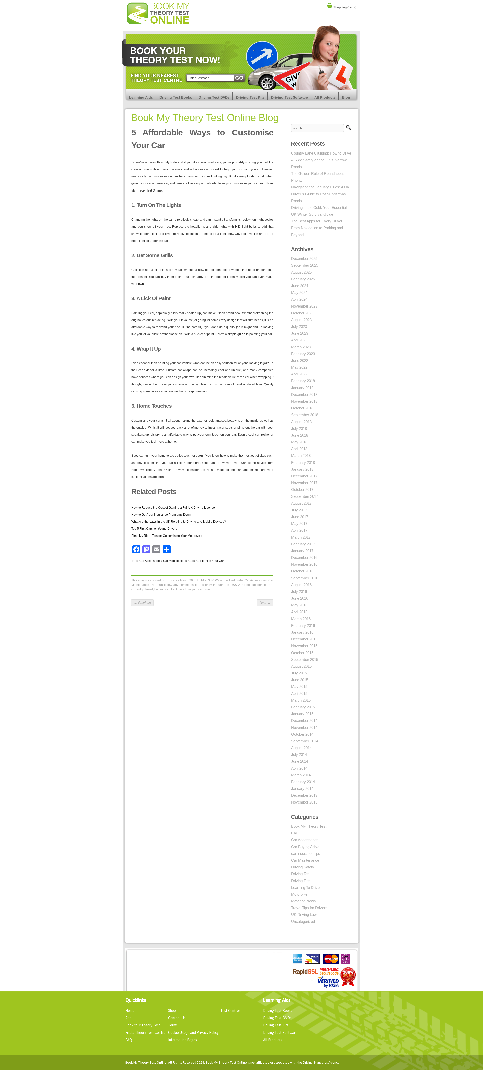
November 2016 (304, 564)
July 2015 (299, 673)
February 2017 (303, 544)
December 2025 (304, 258)
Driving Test (300, 874)
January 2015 (302, 714)
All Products (325, 97)
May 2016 (299, 605)
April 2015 (299, 693)
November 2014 (304, 727)
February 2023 (303, 354)
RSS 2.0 (237, 585)
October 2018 (302, 408)
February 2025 (303, 279)
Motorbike (299, 894)
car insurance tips (305, 853)
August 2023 (301, 320)
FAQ (128, 1040)
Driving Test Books (175, 97)
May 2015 (299, 686)
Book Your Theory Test (142, 1025)
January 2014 (302, 788)
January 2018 (302, 469)
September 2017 (304, 496)
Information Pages (182, 1040)
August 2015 (301, 666)
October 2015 (302, 653)
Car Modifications (175, 561)
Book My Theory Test (308, 826)
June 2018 (299, 435)
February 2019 (303, 381)
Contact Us (176, 1018)
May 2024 (299, 292)
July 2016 (299, 591)
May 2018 (299, 442)
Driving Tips (300, 880)
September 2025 (304, 265)
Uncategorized (303, 921)
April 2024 (299, 299)
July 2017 (299, 510)
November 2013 (304, 802)
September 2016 (304, 578)
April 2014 (299, 768)
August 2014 (301, 748)
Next (265, 603)
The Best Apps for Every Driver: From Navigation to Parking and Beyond (317, 228)
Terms (173, 1025)
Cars (191, 561)
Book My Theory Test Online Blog (205, 117)
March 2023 (301, 347)
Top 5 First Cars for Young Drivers (154, 528)
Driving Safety (302, 867)
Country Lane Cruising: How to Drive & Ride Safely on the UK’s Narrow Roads (321, 160)
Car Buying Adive (305, 847)
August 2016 (301, 585)
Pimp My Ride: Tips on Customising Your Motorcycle (167, 536)
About (130, 1018)
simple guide (236, 334)
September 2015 (304, 659)
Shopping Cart (344, 7)
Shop (172, 1011)
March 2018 (301, 455)
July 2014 (299, 754)
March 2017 (301, 537)
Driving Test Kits (250, 97)
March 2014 (301, 775)
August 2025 (301, 272)
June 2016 (299, 598)
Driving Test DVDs (214, 97)
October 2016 (302, 571)
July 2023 (299, 326)
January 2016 (302, 632)
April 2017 (299, 530)
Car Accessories (150, 561)
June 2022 (299, 360)
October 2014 (302, 734)
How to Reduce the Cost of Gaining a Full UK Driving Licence (173, 507)
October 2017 (302, 489)
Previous (142, 603)
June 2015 (299, 680)
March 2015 (301, 700)
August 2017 (301, 503)
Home (130, 1011)
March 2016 (301, 619)
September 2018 (304, 415)
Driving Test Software (289, 97)
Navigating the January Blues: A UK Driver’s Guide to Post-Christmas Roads (320, 194)
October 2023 (302, 313)
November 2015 (304, 646)
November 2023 (304, 306)
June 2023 (299, 333)
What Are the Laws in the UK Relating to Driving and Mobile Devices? (178, 521)
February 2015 (303, 707)
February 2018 (303, 462)
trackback (177, 589)
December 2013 (304, 795)
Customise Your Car (210, 561)
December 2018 (304, 394)
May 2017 (299, 523)
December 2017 (304, 476)
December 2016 (304, 557)
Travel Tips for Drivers (309, 908)
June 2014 (299, 761)
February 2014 (303, 782)
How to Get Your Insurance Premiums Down (161, 514)
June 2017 (299, 517)
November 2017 (304, 483)
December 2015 (304, 639)
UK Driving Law (304, 914)
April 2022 (299, 374)
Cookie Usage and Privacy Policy (193, 1032)
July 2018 (299, 428)
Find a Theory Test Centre (145, 1032)
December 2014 (304, 720)
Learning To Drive (305, 887)
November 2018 (304, 401)
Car (294, 833)
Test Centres (230, 1011)
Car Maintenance (305, 860)
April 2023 (299, 340)
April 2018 (299, 449)
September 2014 (304, 741)
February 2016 (303, 625)
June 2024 (299, 286)
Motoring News (303, 901)
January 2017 (302, 551)
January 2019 (302, 388)
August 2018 (301, 421)
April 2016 (299, 612)
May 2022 (299, 367)
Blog (346, 97)
